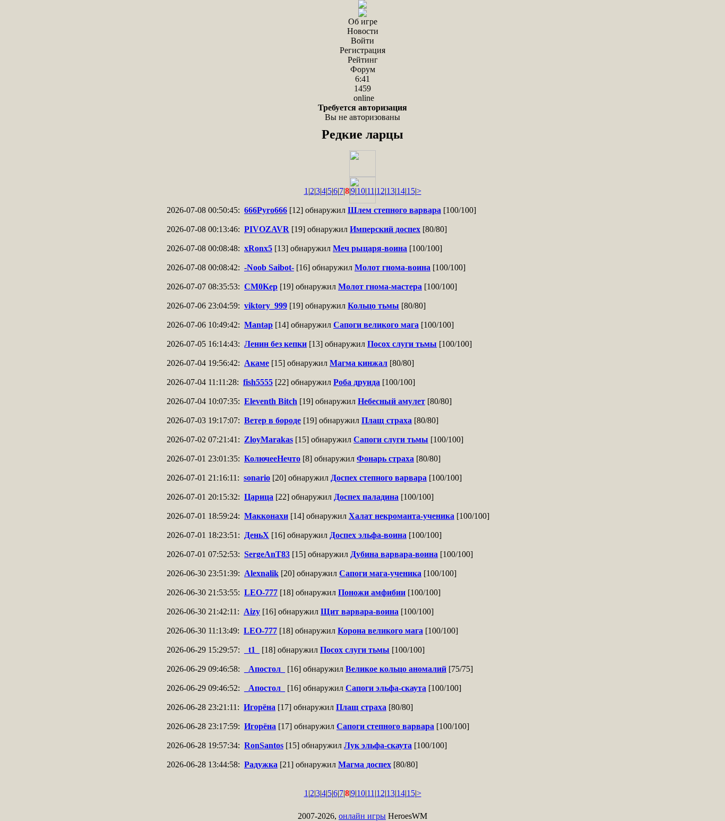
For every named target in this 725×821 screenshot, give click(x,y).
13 (390, 190)
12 (380, 190)
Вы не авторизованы (362, 112)
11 (371, 190)
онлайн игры (362, 815)
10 (361, 190)
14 (400, 190)
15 (411, 190)
